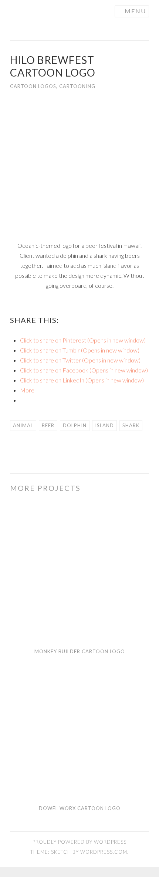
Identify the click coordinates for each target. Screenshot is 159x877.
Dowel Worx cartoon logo (80, 808)
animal (23, 425)
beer (48, 425)
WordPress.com (103, 852)
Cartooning (77, 86)
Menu (135, 10)
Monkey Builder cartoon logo (79, 651)
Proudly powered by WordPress (79, 842)
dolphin (75, 425)
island (104, 425)
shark (130, 425)
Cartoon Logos (33, 86)
